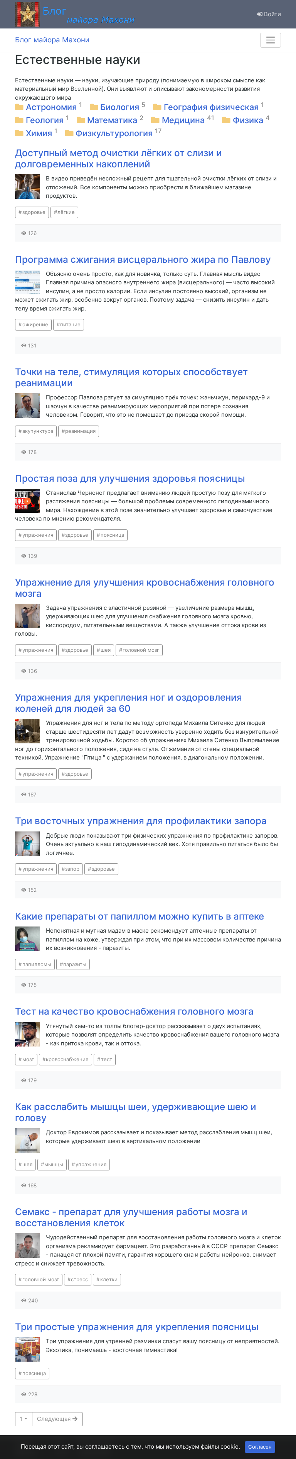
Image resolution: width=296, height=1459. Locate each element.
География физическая (212, 107)
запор (72, 869)
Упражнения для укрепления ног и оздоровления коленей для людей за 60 (128, 703)
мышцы (53, 1164)
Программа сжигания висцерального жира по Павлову (143, 259)
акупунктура (37, 431)
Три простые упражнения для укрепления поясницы (137, 1326)
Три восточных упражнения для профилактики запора (141, 820)
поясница (112, 535)
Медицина (184, 120)
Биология (120, 107)
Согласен (260, 1447)
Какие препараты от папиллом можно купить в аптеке (139, 916)
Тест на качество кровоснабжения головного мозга (134, 1011)
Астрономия (52, 107)
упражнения (37, 535)
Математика (113, 120)
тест (106, 1059)
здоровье (33, 212)
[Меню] (270, 40)
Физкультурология (115, 133)
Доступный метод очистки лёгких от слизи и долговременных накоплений (118, 158)
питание (70, 324)
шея (106, 650)
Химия (40, 133)
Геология (46, 120)
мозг (28, 1059)
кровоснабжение (67, 1059)
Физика (249, 120)
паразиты (74, 964)
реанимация (80, 431)
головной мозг (141, 650)
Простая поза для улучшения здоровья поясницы (130, 478)
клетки (109, 1279)
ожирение (35, 324)
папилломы (36, 964)
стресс (79, 1279)
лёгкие (66, 212)
